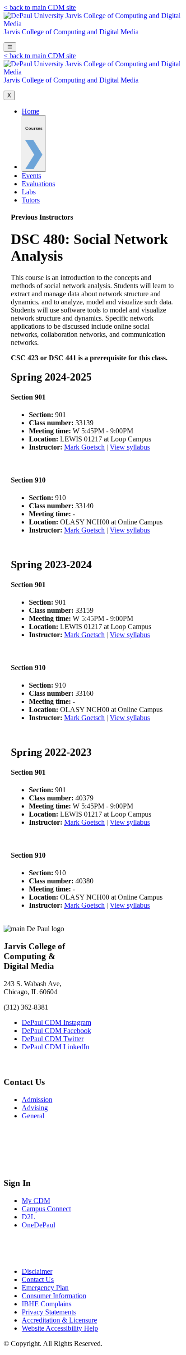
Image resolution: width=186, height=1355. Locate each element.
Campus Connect (46, 1209)
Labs (29, 192)
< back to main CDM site (40, 7)
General (33, 1116)
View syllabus (130, 447)
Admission (37, 1099)
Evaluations (38, 184)
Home (30, 111)
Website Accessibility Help (60, 1328)
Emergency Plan (45, 1287)
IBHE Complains (46, 1304)
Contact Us (38, 1279)
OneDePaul (38, 1225)
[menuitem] (34, 143)
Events (31, 175)
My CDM (36, 1200)
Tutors (31, 200)
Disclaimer (37, 1271)
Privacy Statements (49, 1312)
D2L (28, 1217)
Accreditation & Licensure (59, 1320)
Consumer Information (54, 1296)
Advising (35, 1108)
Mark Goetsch (84, 447)
